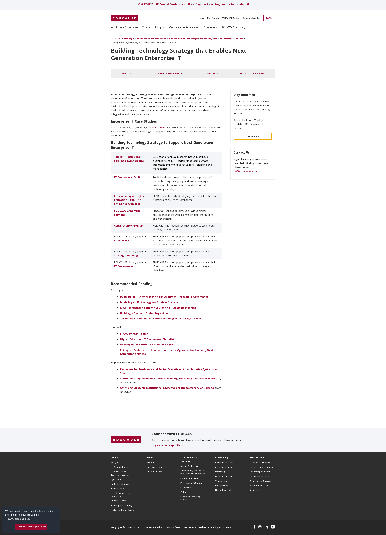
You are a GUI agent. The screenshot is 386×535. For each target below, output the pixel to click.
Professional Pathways (191, 483)
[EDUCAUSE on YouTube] (273, 527)
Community (210, 74)
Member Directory (223, 467)
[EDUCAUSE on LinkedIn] (266, 527)
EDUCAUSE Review (231, 18)
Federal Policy (117, 488)
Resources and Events (168, 74)
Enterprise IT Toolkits (231, 39)
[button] (243, 28)
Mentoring (220, 472)
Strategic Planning (126, 256)
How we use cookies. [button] (18, 519)
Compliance (121, 241)
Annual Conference (189, 466)
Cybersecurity (117, 479)
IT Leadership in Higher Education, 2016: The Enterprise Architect (129, 200)
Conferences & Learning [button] (184, 27)
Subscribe (252, 136)
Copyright (116, 528)
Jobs (201, 18)
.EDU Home (189, 528)
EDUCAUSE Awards (224, 485)
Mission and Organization (262, 467)
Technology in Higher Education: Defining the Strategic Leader (160, 319)
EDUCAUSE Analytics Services (127, 213)
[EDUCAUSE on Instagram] (260, 527)
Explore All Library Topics (122, 510)
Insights (150, 458)
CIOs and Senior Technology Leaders (120, 473)
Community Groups (224, 463)
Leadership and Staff (260, 472)
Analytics (115, 463)
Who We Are (257, 458)
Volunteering (221, 481)
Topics (114, 458)
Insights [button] (160, 27)
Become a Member (251, 18)
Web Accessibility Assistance (215, 528)
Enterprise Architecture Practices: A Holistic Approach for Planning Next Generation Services (166, 352)
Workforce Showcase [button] (124, 27)
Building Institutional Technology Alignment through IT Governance (164, 297)
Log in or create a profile (166, 446)
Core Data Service (154, 467)
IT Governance (123, 266)
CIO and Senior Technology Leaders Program (193, 39)
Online (183, 492)
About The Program (252, 74)
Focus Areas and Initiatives (151, 39)
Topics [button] (146, 27)
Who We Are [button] (229, 27)
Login (269, 18)
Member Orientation (259, 476)
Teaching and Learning (121, 505)
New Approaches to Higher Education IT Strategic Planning (158, 308)
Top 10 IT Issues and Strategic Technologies (129, 159)
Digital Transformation (121, 484)
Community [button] (211, 27)
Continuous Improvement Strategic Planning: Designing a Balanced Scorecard (170, 379)
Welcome (127, 74)
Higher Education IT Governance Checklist (147, 339)
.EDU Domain (213, 18)
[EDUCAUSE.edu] (124, 18)
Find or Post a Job (223, 490)
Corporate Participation (261, 481)
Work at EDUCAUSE (259, 485)
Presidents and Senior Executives (121, 495)
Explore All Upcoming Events (190, 498)
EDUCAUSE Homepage (122, 39)
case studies (157, 128)
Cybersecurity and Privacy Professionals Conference (192, 472)
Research (150, 463)
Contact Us (255, 490)
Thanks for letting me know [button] (31, 526)
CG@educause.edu (245, 171)
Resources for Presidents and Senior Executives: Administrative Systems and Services (169, 371)
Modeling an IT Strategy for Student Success (149, 302)
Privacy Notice (154, 528)
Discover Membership (260, 463)
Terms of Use (172, 528)
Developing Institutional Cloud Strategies (147, 345)
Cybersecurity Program (129, 226)
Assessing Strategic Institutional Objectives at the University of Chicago (167, 388)
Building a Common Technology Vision (144, 313)
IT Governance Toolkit (128, 177)
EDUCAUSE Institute (189, 478)
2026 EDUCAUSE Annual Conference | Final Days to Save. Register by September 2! (193, 5)
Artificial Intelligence (120, 467)
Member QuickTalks (224, 476)
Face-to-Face (186, 487)
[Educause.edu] (126, 440)
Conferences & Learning (188, 459)
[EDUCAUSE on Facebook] (254, 527)
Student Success (118, 501)
